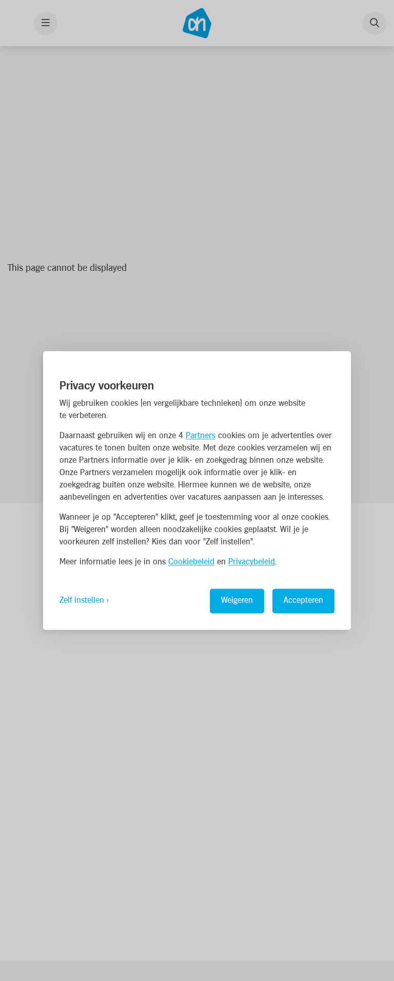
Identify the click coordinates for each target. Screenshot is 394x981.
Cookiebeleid (191, 562)
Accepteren (303, 601)
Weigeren (237, 601)
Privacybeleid (251, 562)
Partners (200, 436)
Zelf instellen (82, 601)
